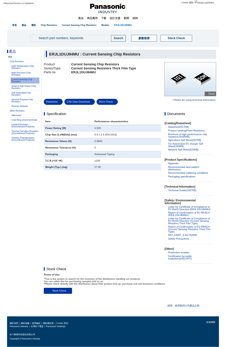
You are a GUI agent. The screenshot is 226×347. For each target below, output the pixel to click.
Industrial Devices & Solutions (19, 3)
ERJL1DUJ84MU (123, 25)
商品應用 (92, 18)
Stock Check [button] (56, 269)
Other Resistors (17, 111)
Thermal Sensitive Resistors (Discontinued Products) (24, 132)
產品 (81, 18)
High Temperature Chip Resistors (22, 67)
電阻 (33, 25)
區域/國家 (210, 322)
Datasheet (52, 101)
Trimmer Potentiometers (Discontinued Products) (23, 139)
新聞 (126, 18)
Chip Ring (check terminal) (24, 120)
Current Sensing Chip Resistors (79, 25)
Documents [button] (176, 114)
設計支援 (115, 18)
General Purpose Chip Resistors (22, 100)
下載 (103, 18)
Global (211, 2)
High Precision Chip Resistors (21, 74)
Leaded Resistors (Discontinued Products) (23, 125)
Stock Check (176, 38)
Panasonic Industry (19, 326)
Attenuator (16, 115)
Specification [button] (56, 114)
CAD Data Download (78, 101)
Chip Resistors (49, 25)
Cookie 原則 (187, 2)
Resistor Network (19, 106)
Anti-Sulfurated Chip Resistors (21, 94)
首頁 (14, 25)
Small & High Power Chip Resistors (23, 87)
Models (105, 25)
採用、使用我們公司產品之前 (183, 305)
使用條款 (36, 323)
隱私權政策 (48, 323)
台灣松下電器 (37, 326)
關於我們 (14, 323)
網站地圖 (25, 323)
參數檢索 (144, 38)
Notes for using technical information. (195, 100)
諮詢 (135, 18)
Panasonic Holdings (56, 326)
